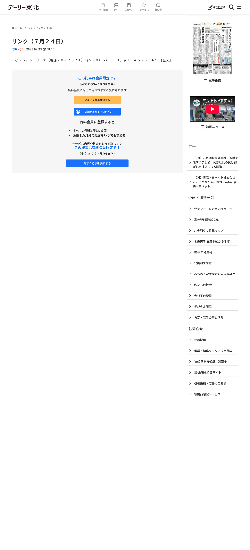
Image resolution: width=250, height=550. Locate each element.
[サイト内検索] (231, 7)
